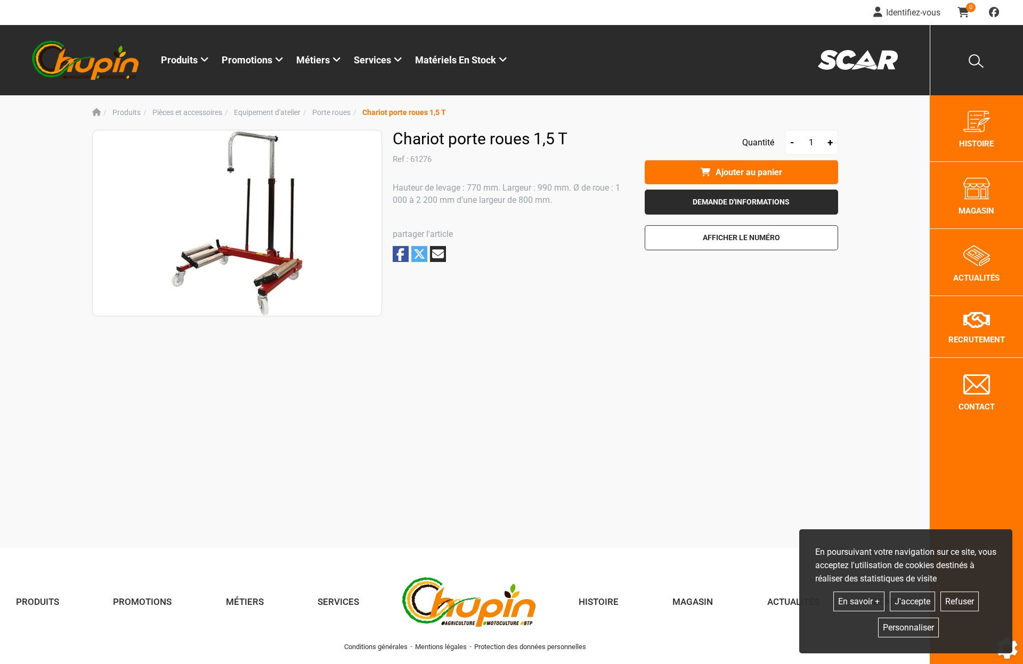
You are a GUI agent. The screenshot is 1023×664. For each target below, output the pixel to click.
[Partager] (438, 254)
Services (338, 601)
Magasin (692, 601)
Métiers (245, 601)
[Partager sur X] (419, 254)
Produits (179, 59)
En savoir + (859, 601)
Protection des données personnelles (530, 647)
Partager (401, 254)
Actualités (793, 601)
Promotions (247, 59)
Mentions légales (441, 647)
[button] (404, 112)
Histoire (599, 601)
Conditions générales (376, 647)
